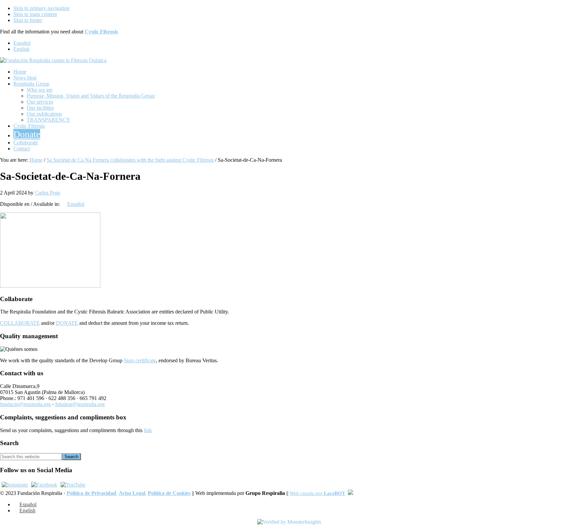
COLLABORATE (20, 323)
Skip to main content (35, 14)
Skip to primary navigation (41, 8)
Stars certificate (140, 360)
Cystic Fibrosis (101, 31)
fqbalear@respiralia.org (80, 404)
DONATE (67, 323)
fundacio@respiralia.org (25, 404)
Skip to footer (27, 20)
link (148, 430)
